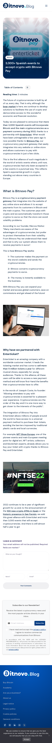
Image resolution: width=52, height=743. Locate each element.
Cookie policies (10, 714)
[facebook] (5, 725)
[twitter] (24, 725)
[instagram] (10, 725)
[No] (49, 735)
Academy (7, 687)
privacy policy (39, 629)
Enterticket (26, 134)
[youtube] (19, 725)
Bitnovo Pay (33, 141)
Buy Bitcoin (8, 682)
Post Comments (26, 586)
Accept (26, 739)
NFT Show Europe (25, 434)
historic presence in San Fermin (20, 514)
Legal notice (8, 703)
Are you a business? (12, 693)
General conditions (11, 719)
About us (7, 698)
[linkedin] (15, 725)
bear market (9, 106)
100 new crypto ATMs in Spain (23, 511)
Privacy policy (9, 709)
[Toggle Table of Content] (26, 87)
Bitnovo (9, 57)
